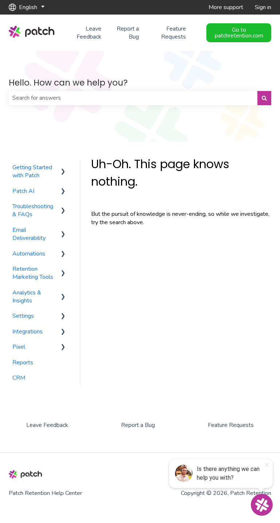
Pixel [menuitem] (18, 347)
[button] (63, 168)
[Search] (264, 98)
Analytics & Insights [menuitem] (26, 297)
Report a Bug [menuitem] (138, 425)
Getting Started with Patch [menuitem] (32, 171)
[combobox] (133, 98)
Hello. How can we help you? (68, 82)
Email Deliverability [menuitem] (29, 234)
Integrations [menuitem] (27, 332)
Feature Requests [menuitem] (231, 425)
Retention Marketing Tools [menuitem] (32, 273)
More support (226, 7)
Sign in (263, 7)
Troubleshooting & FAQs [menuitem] (32, 210)
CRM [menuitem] (18, 378)
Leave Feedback (89, 33)
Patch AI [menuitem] (23, 191)
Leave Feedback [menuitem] (47, 425)
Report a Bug (128, 33)
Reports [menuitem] (22, 362)
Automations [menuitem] (28, 254)
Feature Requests (173, 33)
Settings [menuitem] (23, 316)
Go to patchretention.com (239, 33)
